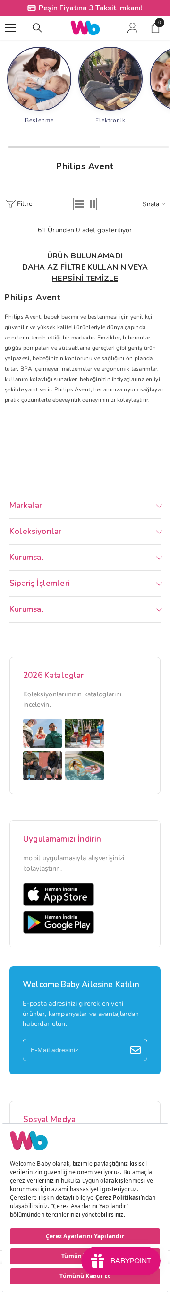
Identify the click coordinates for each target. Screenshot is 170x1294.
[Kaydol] (135, 1050)
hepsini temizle (85, 278)
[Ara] (37, 28)
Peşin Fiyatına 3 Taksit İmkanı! (91, 8)
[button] (79, 204)
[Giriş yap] (133, 28)
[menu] (10, 28)
